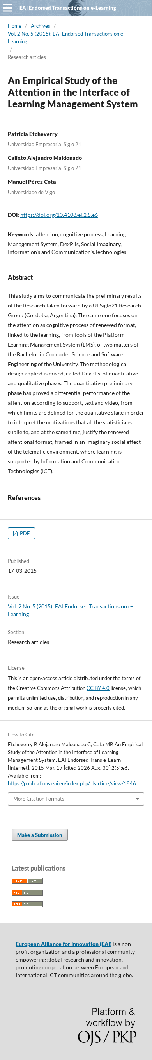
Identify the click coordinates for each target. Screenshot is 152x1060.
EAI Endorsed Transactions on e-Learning (67, 8)
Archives (40, 26)
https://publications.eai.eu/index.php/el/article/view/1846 (72, 783)
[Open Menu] (8, 8)
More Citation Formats (38, 798)
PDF (24, 533)
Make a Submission (39, 835)
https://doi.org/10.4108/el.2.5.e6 (59, 214)
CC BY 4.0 (98, 688)
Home (14, 26)
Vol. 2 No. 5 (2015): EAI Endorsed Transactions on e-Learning (66, 37)
